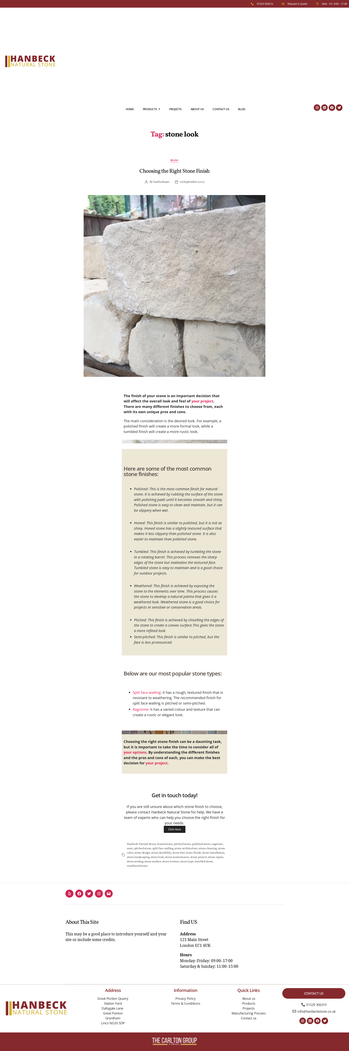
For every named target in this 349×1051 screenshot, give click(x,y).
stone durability (161, 853)
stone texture (170, 862)
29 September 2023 (192, 182)
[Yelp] (69, 894)
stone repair (215, 857)
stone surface (153, 862)
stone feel (179, 853)
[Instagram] (317, 107)
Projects (175, 109)
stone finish (193, 853)
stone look (157, 857)
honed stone (165, 844)
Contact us (221, 109)
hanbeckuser (161, 182)
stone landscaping (138, 857)
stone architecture (185, 849)
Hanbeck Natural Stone (141, 844)
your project (202, 401)
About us (197, 109)
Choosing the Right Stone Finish (174, 171)
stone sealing (135, 862)
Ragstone (140, 709)
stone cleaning (208, 849)
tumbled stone (204, 862)
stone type (186, 862)
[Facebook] (332, 107)
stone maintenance (177, 857)
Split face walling (147, 692)
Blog (241, 109)
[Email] (109, 894)
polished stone (201, 844)
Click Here (174, 829)
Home (130, 109)
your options (135, 752)
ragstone (217, 844)
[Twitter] (339, 107)
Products (150, 109)
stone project (198, 857)
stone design (142, 853)
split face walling (163, 849)
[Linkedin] (324, 107)
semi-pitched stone (139, 849)
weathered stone (137, 866)
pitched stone (182, 844)
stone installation (213, 853)
